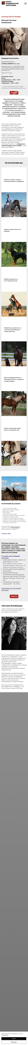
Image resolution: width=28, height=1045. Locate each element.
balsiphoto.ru (15, 612)
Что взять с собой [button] (5, 533)
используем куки (4, 1035)
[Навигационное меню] (26, 3)
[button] (14, 93)
